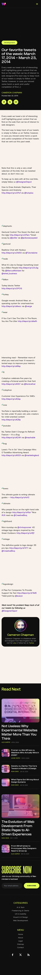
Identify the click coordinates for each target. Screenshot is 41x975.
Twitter (31, 643)
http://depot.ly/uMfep (11, 366)
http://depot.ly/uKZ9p (11, 419)
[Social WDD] (12, 955)
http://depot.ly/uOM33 (12, 253)
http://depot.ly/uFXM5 (27, 593)
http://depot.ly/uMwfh (27, 321)
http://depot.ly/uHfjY (25, 533)
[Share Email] (16, 102)
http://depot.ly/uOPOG (12, 288)
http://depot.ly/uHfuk (21, 512)
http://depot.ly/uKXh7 (11, 384)
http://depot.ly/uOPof (11, 193)
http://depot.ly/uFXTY (19, 548)
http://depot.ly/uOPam (20, 235)
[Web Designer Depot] (4, 4)
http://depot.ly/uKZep (11, 399)
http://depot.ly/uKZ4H (12, 437)
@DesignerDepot (24, 182)
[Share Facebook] (4, 102)
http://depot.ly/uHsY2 (19, 497)
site (14, 643)
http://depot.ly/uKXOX (11, 455)
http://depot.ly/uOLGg (28, 268)
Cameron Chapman (20, 635)
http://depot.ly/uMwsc (12, 306)
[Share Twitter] (10, 102)
